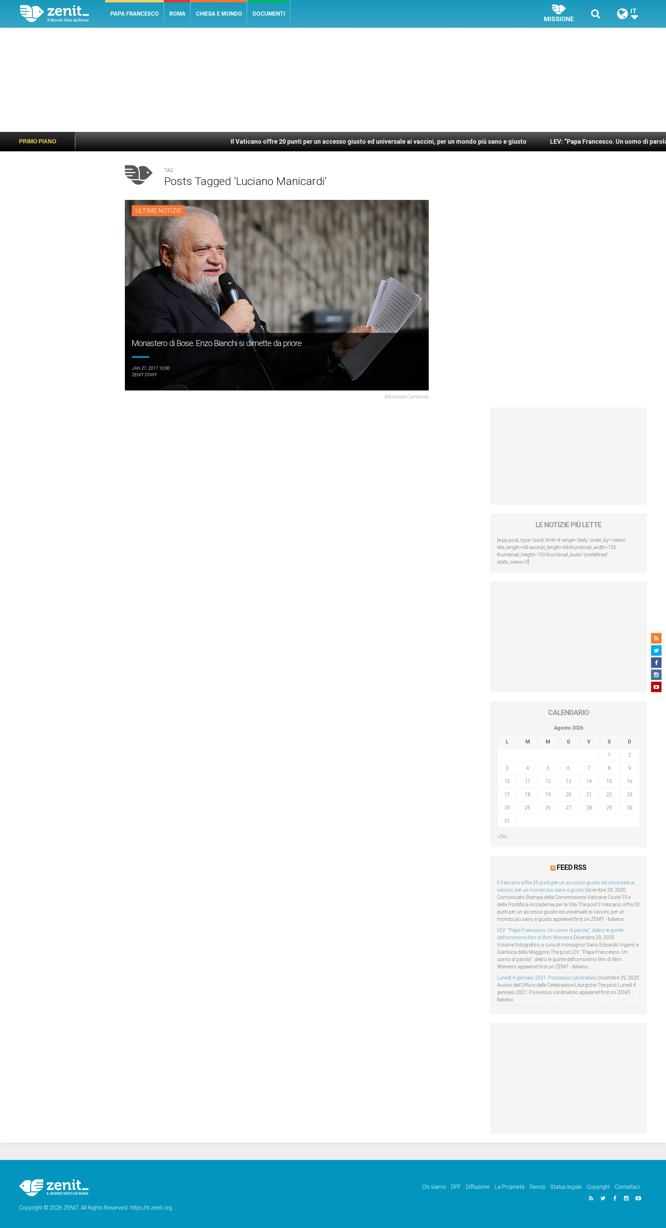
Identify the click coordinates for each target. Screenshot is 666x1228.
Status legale (566, 1187)
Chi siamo (434, 1187)
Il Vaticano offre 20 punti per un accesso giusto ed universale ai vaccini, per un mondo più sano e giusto (323, 141)
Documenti (269, 13)
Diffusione (478, 1187)
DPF (456, 1187)
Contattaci (627, 1187)
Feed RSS (571, 867)
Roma (177, 13)
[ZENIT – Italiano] (62, 14)
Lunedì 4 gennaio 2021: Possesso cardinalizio (547, 978)
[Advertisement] (333, 79)
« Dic (502, 836)
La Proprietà (509, 1187)
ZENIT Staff (144, 374)
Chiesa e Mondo (219, 13)
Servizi (537, 1187)
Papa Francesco (134, 13)
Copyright (598, 1187)
